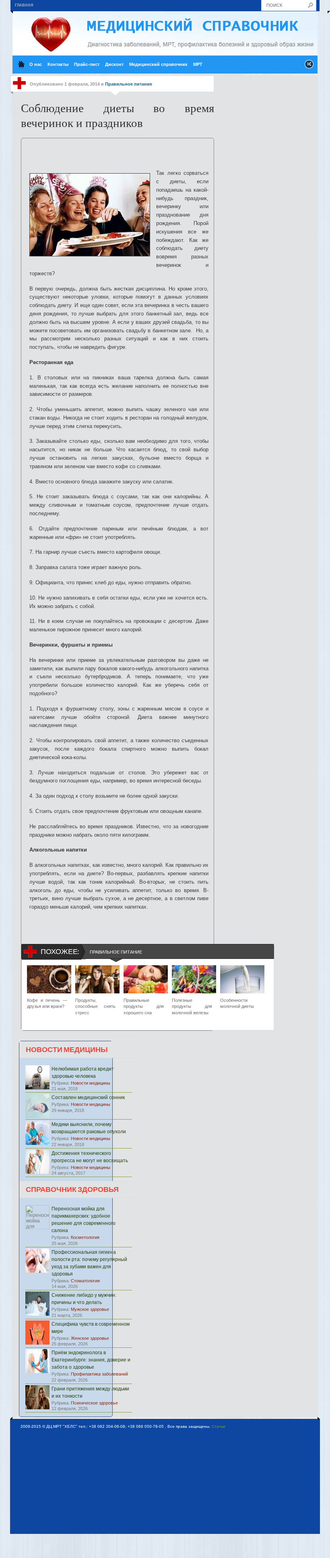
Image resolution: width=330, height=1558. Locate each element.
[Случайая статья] (309, 66)
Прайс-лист (86, 64)
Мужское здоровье (90, 1309)
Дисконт (114, 64)
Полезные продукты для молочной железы (192, 1006)
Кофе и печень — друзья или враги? (47, 1003)
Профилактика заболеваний (99, 1374)
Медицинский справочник (158, 64)
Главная (24, 5)
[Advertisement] (119, 150)
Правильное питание (128, 84)
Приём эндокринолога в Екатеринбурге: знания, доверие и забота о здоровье (91, 1360)
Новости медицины (90, 1083)
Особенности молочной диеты (237, 1003)
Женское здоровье (90, 1338)
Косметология (85, 1237)
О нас (35, 64)
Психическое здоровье (94, 1402)
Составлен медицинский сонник (88, 1097)
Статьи (218, 1426)
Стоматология (85, 1280)
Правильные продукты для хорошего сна (144, 1006)
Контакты (57, 64)
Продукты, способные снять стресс (95, 1006)
